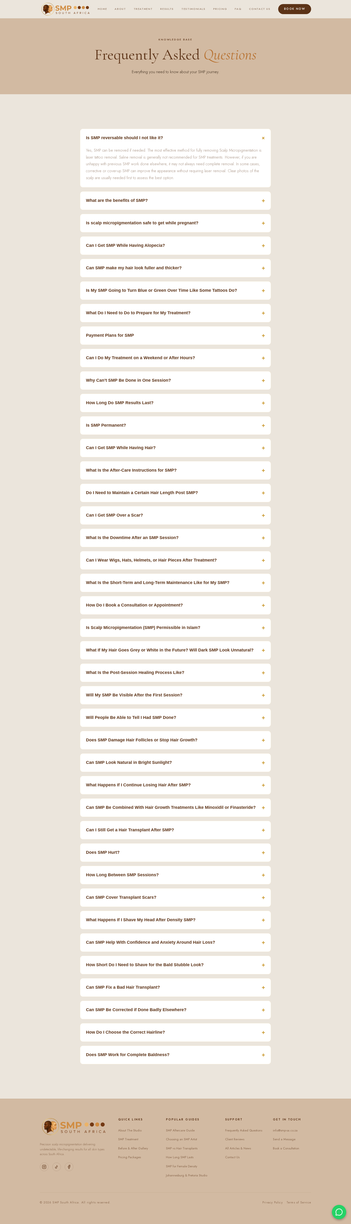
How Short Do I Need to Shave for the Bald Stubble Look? (175, 965)
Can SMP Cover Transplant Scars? (175, 897)
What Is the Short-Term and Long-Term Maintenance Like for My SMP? (175, 582)
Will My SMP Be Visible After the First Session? (175, 695)
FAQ (238, 9)
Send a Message (284, 1139)
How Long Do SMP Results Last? (175, 403)
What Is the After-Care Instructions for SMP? (175, 470)
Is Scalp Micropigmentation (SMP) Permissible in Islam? (175, 627)
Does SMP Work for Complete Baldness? (175, 1055)
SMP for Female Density (181, 1166)
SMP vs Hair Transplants (181, 1148)
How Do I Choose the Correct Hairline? (175, 1032)
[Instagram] (44, 1167)
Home (102, 9)
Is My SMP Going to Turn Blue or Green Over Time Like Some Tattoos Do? (175, 290)
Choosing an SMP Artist (181, 1139)
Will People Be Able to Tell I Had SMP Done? (175, 717)
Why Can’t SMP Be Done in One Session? (175, 380)
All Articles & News (238, 1148)
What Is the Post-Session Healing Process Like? (175, 672)
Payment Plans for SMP (175, 335)
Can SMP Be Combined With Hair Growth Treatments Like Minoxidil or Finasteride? (175, 807)
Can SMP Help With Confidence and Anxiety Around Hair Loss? (175, 942)
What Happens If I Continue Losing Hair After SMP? (175, 785)
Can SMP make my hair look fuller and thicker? (175, 268)
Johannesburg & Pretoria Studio (186, 1175)
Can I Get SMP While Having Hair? (175, 448)
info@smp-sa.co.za (285, 1130)
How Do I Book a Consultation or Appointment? (175, 605)
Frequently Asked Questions (243, 1130)
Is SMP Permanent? (175, 425)
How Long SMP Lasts (179, 1157)
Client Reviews (234, 1139)
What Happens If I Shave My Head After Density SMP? (175, 920)
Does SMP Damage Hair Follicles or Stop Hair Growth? (175, 740)
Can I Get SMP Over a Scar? (175, 515)
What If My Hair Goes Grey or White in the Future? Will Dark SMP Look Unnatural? (175, 650)
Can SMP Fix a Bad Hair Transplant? (175, 987)
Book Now (294, 9)
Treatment (143, 9)
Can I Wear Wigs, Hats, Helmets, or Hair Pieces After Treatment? (175, 560)
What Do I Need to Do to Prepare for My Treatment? (175, 313)
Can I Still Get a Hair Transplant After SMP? (175, 830)
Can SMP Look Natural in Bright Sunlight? (175, 762)
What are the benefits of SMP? (175, 200)
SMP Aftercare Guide (180, 1130)
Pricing (220, 9)
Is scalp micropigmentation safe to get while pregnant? (175, 223)
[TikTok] (56, 1167)
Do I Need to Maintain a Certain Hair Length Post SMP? (175, 493)
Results (167, 9)
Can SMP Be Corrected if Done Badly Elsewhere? (175, 1010)
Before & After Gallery (133, 1148)
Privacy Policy (272, 1202)
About (120, 9)
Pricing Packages (129, 1157)
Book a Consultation (286, 1148)
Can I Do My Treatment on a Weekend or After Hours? (175, 358)
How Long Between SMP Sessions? (175, 875)
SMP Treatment (128, 1139)
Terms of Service (299, 1202)
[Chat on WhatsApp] (339, 1212)
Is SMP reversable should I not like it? (176, 137)
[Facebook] (69, 1167)
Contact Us (260, 9)
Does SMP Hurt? (175, 852)
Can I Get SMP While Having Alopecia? (175, 245)
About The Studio (130, 1130)
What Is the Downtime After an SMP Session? (175, 538)
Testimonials (193, 9)
